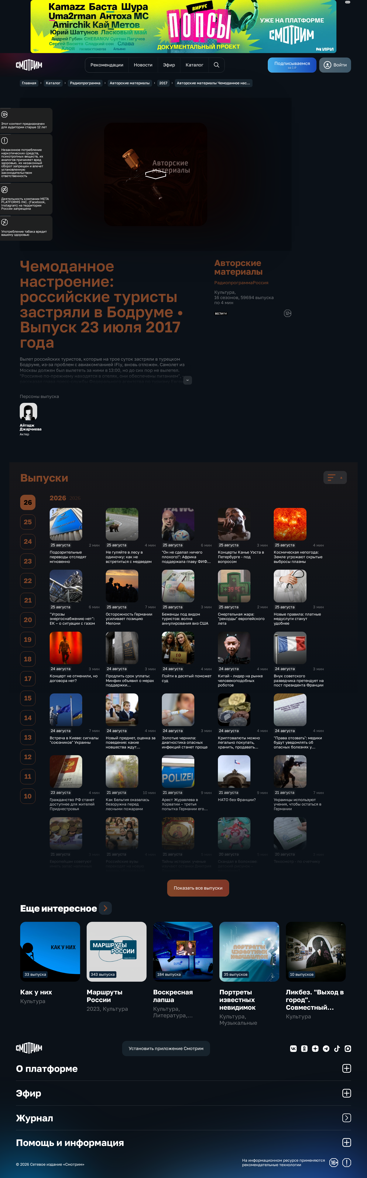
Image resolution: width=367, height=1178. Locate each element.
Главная (29, 83)
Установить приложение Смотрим (166, 1048)
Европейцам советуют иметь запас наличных (71, 863)
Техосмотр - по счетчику (297, 861)
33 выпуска (35, 974)
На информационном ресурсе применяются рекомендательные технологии (283, 1162)
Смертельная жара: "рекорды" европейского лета (241, 619)
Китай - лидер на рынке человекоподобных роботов (240, 680)
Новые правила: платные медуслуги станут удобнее (297, 619)
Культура (224, 292)
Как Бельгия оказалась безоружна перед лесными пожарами (127, 804)
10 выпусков (301, 974)
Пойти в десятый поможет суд (187, 678)
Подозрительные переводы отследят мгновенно (68, 557)
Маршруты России (105, 996)
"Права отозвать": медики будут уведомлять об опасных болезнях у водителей (298, 744)
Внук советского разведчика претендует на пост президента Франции (299, 680)
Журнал (34, 1117)
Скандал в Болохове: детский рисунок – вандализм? (237, 866)
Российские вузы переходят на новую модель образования (125, 866)
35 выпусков (235, 974)
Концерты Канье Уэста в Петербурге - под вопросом (241, 557)
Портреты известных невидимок (237, 999)
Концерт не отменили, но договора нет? (74, 678)
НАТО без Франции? (237, 799)
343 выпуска (103, 974)
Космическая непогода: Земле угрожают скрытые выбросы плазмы (298, 557)
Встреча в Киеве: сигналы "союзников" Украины (74, 740)
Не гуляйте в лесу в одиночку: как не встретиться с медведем (129, 557)
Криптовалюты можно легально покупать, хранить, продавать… (239, 742)
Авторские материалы (130, 83)
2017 (163, 83)
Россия (260, 282)
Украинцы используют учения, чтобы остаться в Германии (297, 804)
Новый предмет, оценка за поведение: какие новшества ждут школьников (130, 744)
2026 (74, 498)
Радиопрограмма (85, 83)
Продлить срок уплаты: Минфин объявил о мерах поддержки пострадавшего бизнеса (130, 682)
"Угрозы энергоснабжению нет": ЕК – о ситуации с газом (72, 619)
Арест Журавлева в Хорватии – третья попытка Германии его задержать (183, 806)
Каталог (53, 83)
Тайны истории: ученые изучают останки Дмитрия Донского (186, 866)
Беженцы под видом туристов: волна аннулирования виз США (185, 619)
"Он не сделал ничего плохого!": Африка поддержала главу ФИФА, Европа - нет (186, 559)
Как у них (36, 992)
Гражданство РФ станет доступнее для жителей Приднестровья (72, 804)
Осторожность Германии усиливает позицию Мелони (129, 619)
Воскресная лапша (173, 996)
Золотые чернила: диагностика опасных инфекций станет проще (184, 742)
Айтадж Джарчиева (30, 427)
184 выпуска (169, 974)
